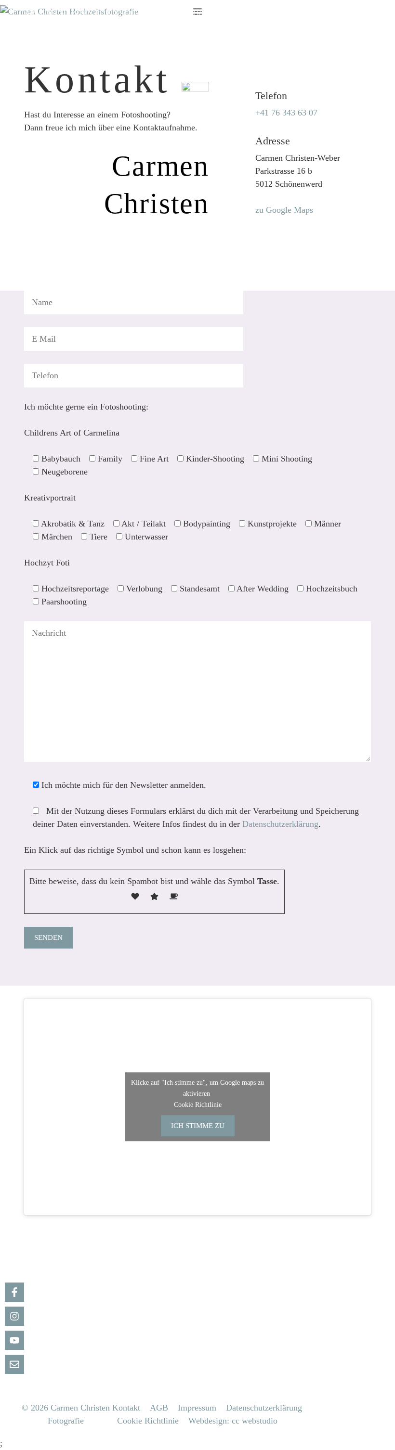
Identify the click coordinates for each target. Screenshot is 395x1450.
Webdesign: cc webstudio (232, 1420)
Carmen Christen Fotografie (82, 13)
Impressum (197, 1407)
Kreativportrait (55, 25)
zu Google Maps (284, 210)
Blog (194, 13)
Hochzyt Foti (158, 25)
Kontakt (126, 1407)
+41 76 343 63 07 (286, 112)
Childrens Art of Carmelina (304, 13)
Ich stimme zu (197, 1125)
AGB (159, 1407)
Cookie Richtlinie (198, 1104)
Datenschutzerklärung (280, 824)
